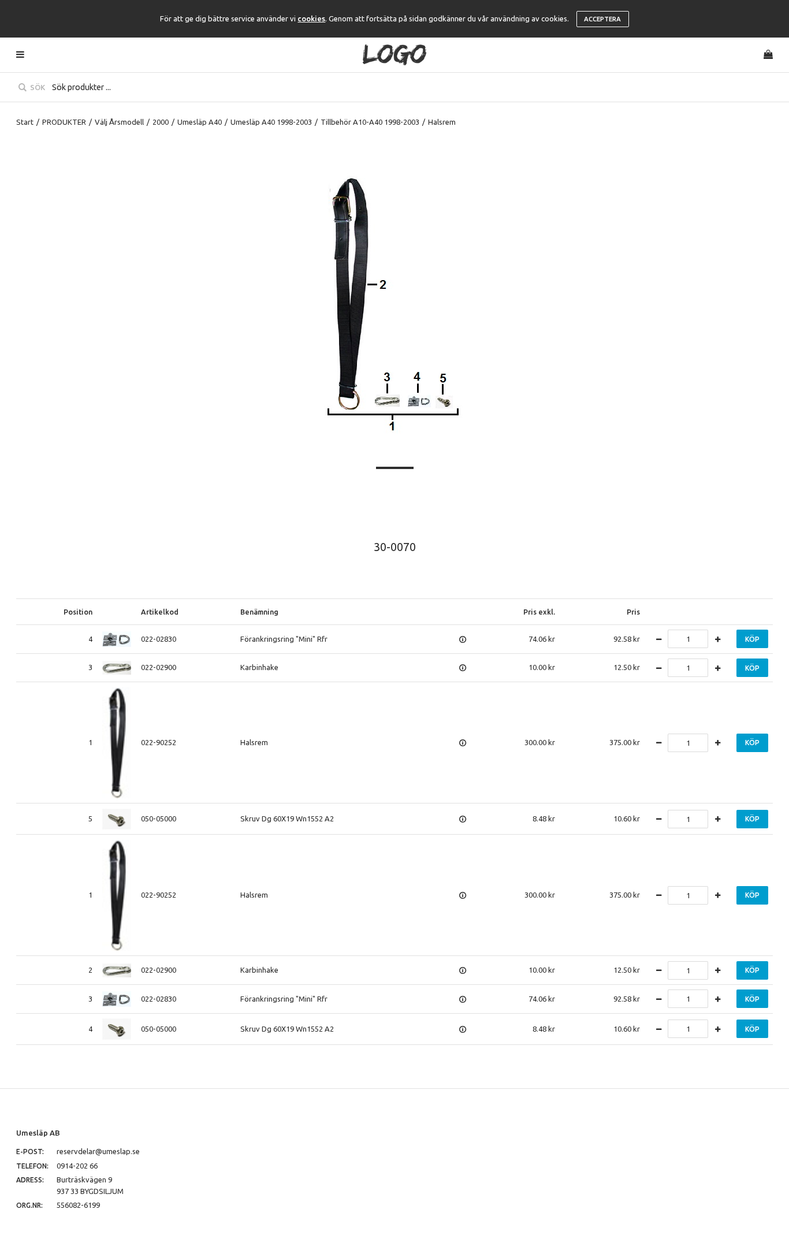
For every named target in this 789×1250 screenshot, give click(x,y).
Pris (633, 612)
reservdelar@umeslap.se (98, 1151)
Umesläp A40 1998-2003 (271, 122)
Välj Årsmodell (119, 122)
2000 (160, 122)
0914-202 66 (77, 1166)
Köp (752, 639)
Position (78, 612)
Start (25, 122)
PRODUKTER (64, 122)
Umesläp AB (38, 1133)
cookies (311, 18)
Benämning (259, 612)
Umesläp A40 (199, 122)
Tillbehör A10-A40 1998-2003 (370, 122)
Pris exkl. (539, 612)
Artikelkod (159, 612)
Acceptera (602, 19)
